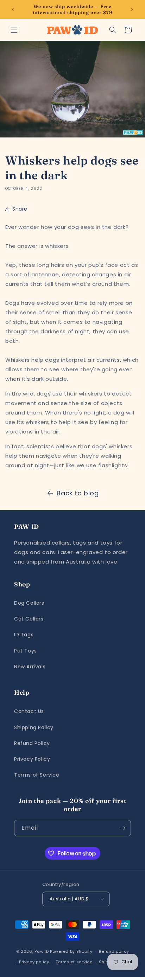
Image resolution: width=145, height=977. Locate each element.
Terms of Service (36, 774)
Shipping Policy (33, 727)
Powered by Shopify (71, 951)
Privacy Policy (32, 759)
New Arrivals (29, 666)
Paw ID (41, 951)
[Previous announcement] (13, 9)
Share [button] (19, 208)
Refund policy (114, 951)
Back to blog (78, 493)
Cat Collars (29, 618)
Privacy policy (34, 962)
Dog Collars (29, 602)
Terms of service (74, 962)
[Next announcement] (132, 9)
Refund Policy (32, 743)
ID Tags (23, 634)
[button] (14, 30)
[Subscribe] (123, 828)
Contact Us (29, 711)
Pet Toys (25, 650)
